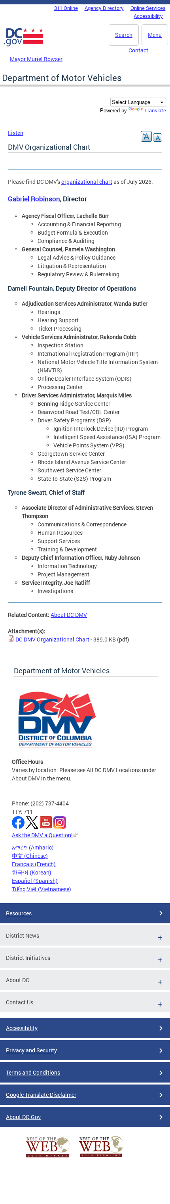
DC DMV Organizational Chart (52, 639)
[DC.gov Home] (23, 44)
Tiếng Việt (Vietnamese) (41, 889)
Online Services (148, 8)
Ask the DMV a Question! (42, 835)
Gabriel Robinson (34, 198)
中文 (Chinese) (30, 855)
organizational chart (86, 181)
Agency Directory (104, 8)
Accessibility (148, 15)
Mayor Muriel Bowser (36, 59)
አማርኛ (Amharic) (33, 847)
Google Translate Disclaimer (41, 1094)
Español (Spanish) (35, 880)
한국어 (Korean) (31, 872)
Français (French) (34, 864)
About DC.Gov (23, 1117)
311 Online (66, 8)
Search (123, 35)
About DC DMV (69, 614)
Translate (155, 110)
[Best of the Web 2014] (48, 1157)
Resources (19, 913)
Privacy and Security (31, 1050)
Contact (138, 50)
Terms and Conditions (33, 1072)
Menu (155, 35)
